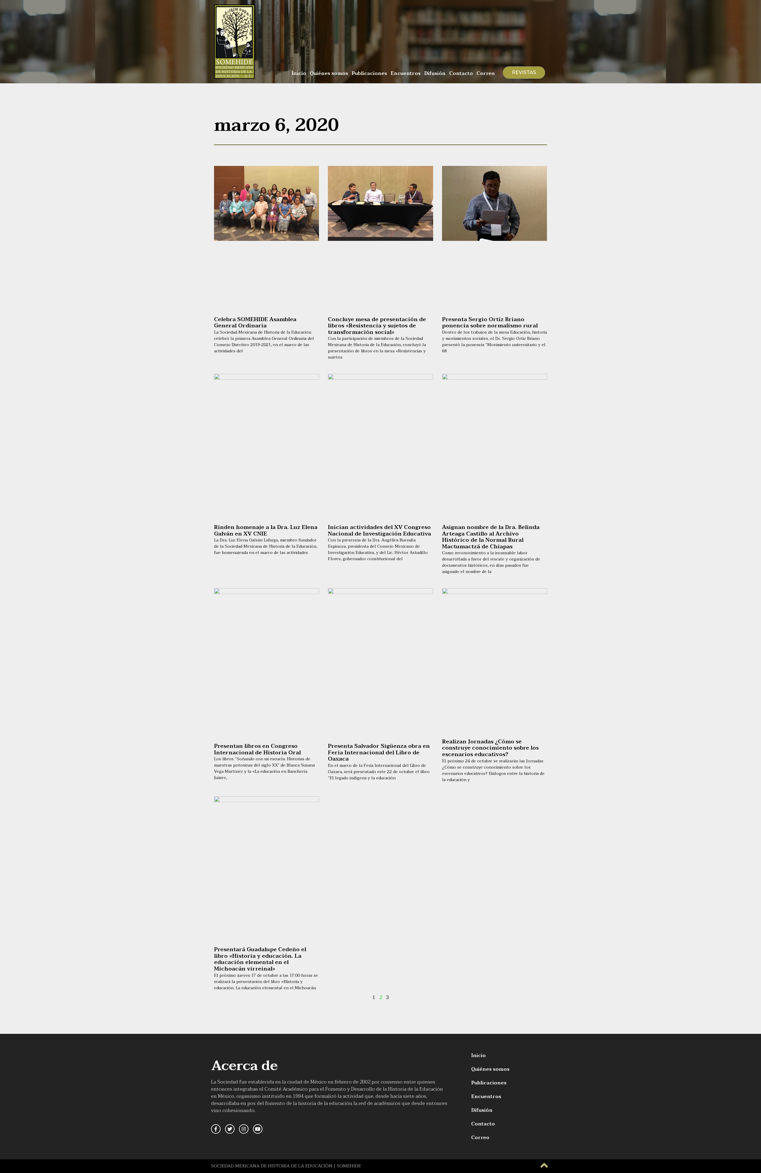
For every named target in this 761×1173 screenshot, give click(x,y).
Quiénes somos (329, 73)
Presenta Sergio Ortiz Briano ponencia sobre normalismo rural (490, 323)
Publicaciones (369, 73)
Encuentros (406, 73)
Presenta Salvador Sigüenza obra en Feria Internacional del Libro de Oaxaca (379, 753)
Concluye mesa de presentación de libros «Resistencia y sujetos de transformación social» (377, 326)
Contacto (461, 73)
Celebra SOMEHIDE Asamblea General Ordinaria (255, 323)
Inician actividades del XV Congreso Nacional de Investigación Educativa (379, 530)
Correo (486, 73)
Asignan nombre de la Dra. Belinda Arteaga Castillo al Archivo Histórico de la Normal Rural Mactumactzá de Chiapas (491, 537)
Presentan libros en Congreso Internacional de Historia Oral (257, 749)
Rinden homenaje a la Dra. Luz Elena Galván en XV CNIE (265, 530)
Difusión (435, 73)
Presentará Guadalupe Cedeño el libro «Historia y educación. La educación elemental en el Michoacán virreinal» (260, 959)
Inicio (299, 73)
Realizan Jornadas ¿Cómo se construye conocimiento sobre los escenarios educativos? (490, 748)
